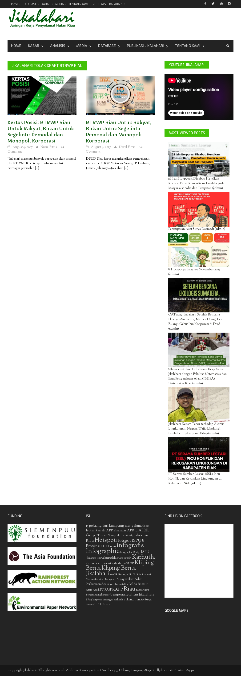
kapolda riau (113, 557)
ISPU (145, 552)
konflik (113, 574)
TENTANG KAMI (78, 4)
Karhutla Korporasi (98, 563)
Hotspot (105, 540)
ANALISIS (57, 45)
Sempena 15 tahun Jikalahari (132, 594)
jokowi (100, 558)
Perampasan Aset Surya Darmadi (191, 229)
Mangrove (110, 579)
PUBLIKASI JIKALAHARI (107, 4)
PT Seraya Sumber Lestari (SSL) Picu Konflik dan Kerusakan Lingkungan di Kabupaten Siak (194, 479)
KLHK (130, 563)
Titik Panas (103, 605)
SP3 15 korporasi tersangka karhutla (104, 600)
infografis (130, 546)
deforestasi (124, 535)
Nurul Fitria (48, 147)
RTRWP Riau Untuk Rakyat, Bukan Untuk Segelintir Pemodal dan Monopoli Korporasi (118, 132)
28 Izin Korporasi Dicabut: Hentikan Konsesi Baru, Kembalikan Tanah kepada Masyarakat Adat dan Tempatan (196, 184)
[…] (36, 168)
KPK (132, 574)
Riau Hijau (142, 590)
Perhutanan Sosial (97, 584)
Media (81, 45)
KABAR (46, 4)
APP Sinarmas (116, 530)
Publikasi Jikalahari (145, 45)
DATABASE (30, 4)
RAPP (117, 589)
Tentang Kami (187, 45)
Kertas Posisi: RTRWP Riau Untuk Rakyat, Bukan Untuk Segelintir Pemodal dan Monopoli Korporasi (41, 132)
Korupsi (123, 574)
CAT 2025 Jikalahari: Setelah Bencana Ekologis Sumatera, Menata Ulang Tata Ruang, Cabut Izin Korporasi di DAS (195, 319)
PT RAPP (106, 590)
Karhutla (143, 557)
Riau (129, 589)
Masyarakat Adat (129, 579)
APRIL (132, 530)
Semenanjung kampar (97, 595)
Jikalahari (91, 558)
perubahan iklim (119, 584)
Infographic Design (130, 552)
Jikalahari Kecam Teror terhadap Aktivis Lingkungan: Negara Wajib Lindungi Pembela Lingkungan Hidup (196, 429)
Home (14, 4)
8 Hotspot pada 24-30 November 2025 (194, 269)
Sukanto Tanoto (134, 600)
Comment (15, 152)
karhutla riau (119, 563)
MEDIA (59, 4)
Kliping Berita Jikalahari (111, 571)
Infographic (103, 551)
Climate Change (106, 536)
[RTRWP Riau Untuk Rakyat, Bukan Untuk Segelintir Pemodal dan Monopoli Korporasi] (120, 95)
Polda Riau (137, 584)
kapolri (127, 558)
